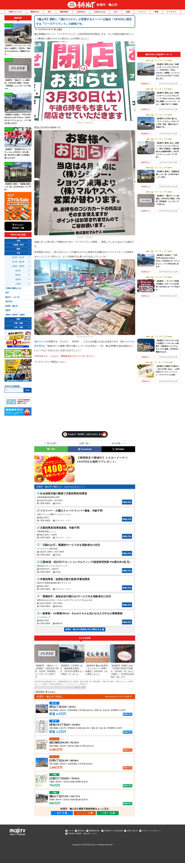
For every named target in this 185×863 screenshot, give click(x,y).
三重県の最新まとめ (13, 288)
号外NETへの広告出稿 (113, 831)
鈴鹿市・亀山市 (107, 4)
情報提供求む (94, 831)
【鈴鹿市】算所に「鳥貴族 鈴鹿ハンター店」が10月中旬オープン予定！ (167, 174)
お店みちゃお (99, 12)
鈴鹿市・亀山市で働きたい (49, 487)
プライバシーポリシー (151, 831)
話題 (128, 12)
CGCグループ (65, 252)
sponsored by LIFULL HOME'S (118, 696)
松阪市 (8, 310)
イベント (142, 12)
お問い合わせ (132, 831)
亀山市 (77, 687)
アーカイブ (171, 12)
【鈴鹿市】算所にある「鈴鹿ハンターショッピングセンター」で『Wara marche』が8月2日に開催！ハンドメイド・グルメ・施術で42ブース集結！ (168, 98)
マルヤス (70, 687)
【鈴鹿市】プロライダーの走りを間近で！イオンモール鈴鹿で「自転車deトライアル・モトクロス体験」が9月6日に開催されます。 (167, 346)
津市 (7, 293)
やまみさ (51, 692)
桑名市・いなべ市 (12, 297)
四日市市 (8, 301)
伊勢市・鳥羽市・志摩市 (15, 315)
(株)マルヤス (40, 341)
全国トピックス (15, 12)
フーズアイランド (58, 687)
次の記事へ (117, 443)
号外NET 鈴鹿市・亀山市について (82, 833)
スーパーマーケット (42, 687)
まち (116, 12)
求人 (50, 12)
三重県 (59, 29)
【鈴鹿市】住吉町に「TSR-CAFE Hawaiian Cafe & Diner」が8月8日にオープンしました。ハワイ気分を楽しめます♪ (168, 261)
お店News (81, 12)
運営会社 (81, 831)
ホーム (71, 831)
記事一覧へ (84, 443)
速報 (156, 12)
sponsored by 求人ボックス (74, 487)
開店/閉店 (64, 12)
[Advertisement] (159, 34)
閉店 (83, 687)
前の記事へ (52, 443)
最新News (34, 12)
